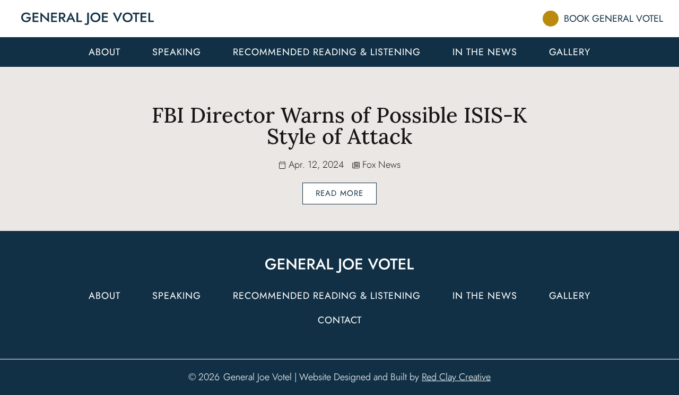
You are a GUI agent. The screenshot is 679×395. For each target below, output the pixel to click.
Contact (340, 320)
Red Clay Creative (456, 377)
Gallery (569, 52)
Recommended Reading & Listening (327, 52)
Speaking (176, 52)
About (104, 52)
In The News (484, 52)
